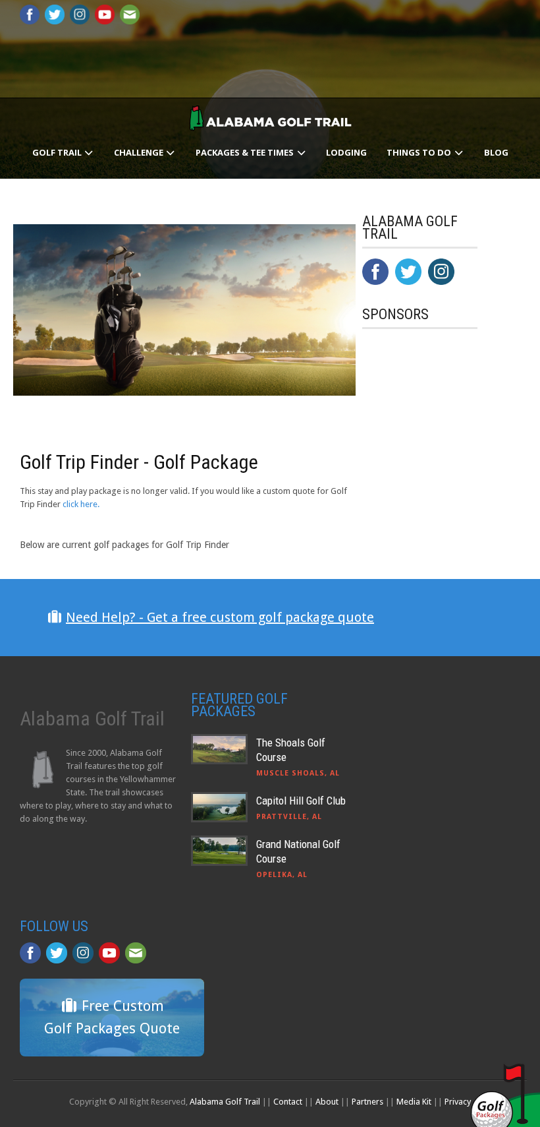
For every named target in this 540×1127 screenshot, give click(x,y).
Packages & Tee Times (246, 152)
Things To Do (420, 152)
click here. (81, 504)
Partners (367, 1102)
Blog (496, 152)
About (326, 1102)
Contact (287, 1102)
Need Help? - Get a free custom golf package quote (220, 617)
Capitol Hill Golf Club (301, 800)
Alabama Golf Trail (225, 1102)
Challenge (139, 152)
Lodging (346, 152)
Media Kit (413, 1102)
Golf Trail (58, 152)
